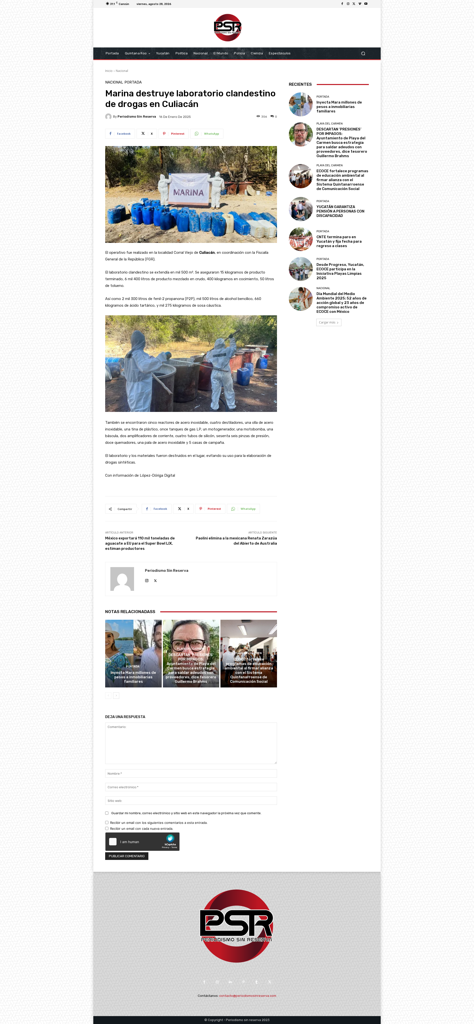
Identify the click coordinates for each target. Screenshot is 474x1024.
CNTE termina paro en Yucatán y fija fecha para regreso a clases (339, 241)
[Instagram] (348, 4)
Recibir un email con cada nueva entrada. (141, 829)
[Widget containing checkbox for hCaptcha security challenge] (142, 841)
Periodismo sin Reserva (137, 116)
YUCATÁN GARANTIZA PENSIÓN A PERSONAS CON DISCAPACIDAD (340, 211)
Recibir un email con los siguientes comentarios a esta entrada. (159, 823)
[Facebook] (342, 4)
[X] (354, 4)
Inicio (109, 71)
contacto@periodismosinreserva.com (247, 996)
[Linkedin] (230, 982)
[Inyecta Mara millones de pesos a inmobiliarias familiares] (133, 653)
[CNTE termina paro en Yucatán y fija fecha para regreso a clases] (301, 239)
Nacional (122, 71)
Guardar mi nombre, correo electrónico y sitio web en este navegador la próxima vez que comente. (186, 813)
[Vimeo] (360, 4)
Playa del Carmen (190, 648)
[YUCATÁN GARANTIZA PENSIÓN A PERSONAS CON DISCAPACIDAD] (301, 209)
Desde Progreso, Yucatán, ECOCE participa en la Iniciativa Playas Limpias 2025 (340, 271)
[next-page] (116, 695)
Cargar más (327, 322)
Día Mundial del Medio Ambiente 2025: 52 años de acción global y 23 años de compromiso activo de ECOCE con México (341, 303)
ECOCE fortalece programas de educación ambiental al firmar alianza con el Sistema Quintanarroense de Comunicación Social (249, 670)
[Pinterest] (243, 982)
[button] (363, 53)
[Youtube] (366, 4)
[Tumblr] (256, 982)
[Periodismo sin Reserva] (109, 116)
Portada (133, 82)
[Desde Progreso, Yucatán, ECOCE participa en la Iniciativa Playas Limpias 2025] (301, 269)
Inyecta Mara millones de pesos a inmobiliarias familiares (133, 677)
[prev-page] (108, 695)
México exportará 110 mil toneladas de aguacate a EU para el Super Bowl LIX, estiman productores (140, 543)
